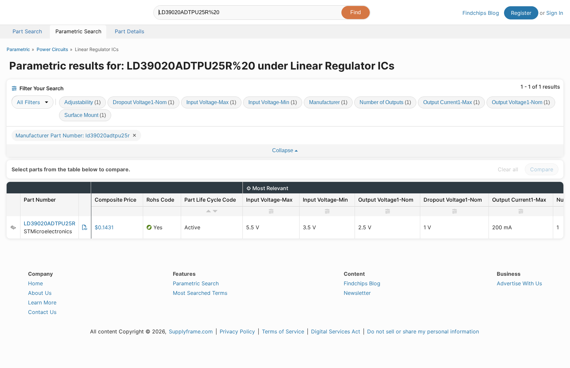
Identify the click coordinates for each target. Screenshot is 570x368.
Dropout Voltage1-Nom (143, 102)
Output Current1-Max (451, 102)
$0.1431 (104, 227)
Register (521, 13)
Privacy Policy (237, 331)
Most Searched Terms (200, 293)
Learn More (42, 302)
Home (35, 283)
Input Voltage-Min (272, 102)
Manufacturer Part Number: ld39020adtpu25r (73, 135)
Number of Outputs (385, 102)
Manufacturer (328, 102)
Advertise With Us (519, 283)
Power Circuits (52, 49)
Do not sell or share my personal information (423, 331)
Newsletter (357, 293)
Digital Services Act (335, 331)
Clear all (508, 169)
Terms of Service (283, 331)
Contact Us (42, 312)
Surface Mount (85, 115)
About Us (39, 293)
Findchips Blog (480, 13)
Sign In (554, 13)
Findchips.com (28, 13)
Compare (541, 169)
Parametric (18, 49)
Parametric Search (196, 283)
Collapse (283, 150)
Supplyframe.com (191, 331)
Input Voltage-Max (211, 102)
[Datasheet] (84, 227)
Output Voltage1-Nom (521, 102)
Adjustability (82, 102)
